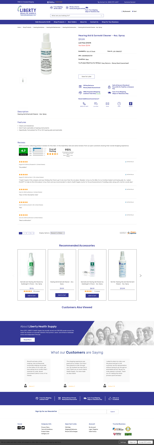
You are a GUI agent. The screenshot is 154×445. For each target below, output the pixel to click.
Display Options (44, 233)
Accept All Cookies (145, 442)
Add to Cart (31, 266)
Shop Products (59, 22)
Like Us (131, 106)
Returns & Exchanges (71, 431)
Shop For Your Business (110, 22)
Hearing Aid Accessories (69, 27)
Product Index (45, 431)
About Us (83, 22)
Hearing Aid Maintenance (53, 27)
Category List (45, 433)
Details (98, 93)
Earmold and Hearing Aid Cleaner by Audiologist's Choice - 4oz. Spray (31, 283)
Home (19, 27)
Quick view (31, 262)
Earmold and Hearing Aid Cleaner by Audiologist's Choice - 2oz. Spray (92, 283)
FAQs (119, 106)
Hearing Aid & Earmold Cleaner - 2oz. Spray (62, 283)
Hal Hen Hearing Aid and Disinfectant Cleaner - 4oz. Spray (122, 283)
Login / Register (93, 429)
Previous (13, 275)
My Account (126, 11)
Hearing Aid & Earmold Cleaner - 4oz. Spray (90, 27)
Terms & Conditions (47, 429)
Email (107, 106)
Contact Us (94, 22)
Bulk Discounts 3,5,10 (42, 22)
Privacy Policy (45, 427)
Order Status (92, 431)
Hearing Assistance (38, 27)
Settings (123, 442)
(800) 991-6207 (113, 2)
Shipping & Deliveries (71, 429)
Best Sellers (72, 22)
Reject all (133, 442)
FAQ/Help (67, 427)
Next (140, 275)
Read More (27, 340)
